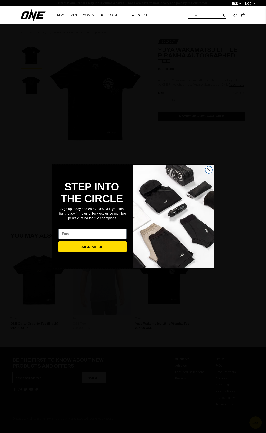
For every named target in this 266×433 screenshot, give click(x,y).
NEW (60, 15)
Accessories (110, 15)
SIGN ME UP (92, 247)
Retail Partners (139, 15)
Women (88, 15)
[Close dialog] (208, 169)
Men (74, 15)
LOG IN (250, 4)
